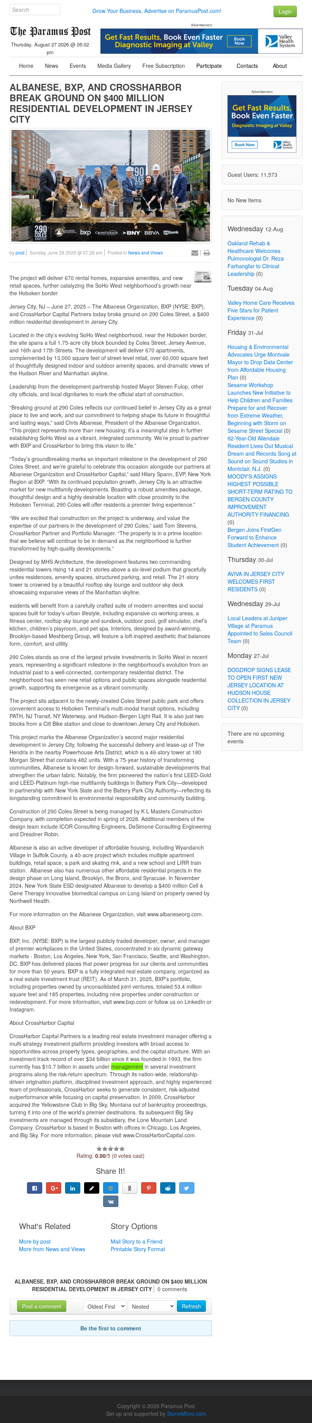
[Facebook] (34, 1188)
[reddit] (167, 1188)
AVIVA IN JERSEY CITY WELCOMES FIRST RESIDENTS (256, 581)
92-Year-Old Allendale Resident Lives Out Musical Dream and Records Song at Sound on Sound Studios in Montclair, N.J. (262, 453)
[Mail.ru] (110, 1188)
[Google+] (53, 1188)
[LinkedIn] (72, 1188)
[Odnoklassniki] (129, 1188)
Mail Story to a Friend (136, 1241)
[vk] (110, 1201)
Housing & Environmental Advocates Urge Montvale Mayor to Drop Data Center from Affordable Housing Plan (260, 362)
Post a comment (41, 1306)
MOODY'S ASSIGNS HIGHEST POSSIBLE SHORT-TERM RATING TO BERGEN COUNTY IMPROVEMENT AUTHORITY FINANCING (260, 495)
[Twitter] (186, 1188)
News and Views (145, 252)
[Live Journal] (91, 1188)
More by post (35, 1241)
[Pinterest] (148, 1188)
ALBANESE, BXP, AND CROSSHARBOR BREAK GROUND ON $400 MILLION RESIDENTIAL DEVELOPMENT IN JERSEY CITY (101, 102)
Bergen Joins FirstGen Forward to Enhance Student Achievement (255, 537)
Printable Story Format (138, 1249)
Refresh (191, 1306)
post (20, 252)
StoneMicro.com (186, 1413)
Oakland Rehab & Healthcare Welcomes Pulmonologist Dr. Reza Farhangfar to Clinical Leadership (256, 258)
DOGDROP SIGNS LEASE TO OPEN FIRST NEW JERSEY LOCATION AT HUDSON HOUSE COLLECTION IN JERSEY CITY (259, 689)
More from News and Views (52, 1249)
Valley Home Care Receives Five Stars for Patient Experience (261, 310)
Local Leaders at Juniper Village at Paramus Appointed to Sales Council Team (260, 629)
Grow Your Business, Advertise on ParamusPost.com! (156, 10)
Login (285, 11)
